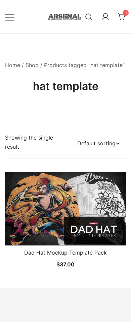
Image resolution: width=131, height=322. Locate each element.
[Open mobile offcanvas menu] (9, 16)
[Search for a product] (89, 16)
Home (12, 65)
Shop (32, 65)
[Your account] (105, 16)
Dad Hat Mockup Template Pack (65, 252)
